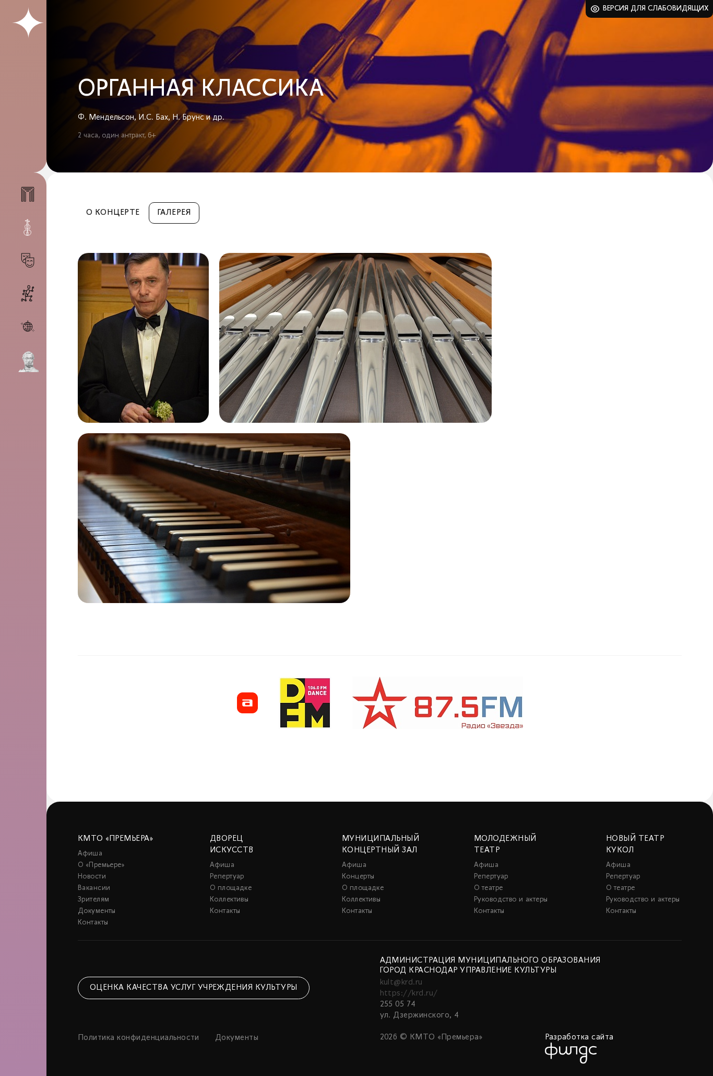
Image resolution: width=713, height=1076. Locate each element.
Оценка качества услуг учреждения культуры (194, 988)
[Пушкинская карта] (27, 361)
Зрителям (93, 900)
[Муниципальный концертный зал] (27, 227)
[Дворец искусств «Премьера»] (27, 198)
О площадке (231, 888)
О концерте (113, 213)
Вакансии (94, 888)
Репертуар (227, 877)
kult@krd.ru (401, 982)
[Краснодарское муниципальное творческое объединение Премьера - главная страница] (28, 23)
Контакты (93, 923)
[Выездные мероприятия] (27, 326)
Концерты (358, 877)
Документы (97, 911)
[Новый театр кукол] (27, 293)
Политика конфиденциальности (138, 1038)
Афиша (90, 854)
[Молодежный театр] (27, 260)
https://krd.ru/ (409, 993)
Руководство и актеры (511, 900)
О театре (488, 888)
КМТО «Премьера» (115, 839)
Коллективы (229, 900)
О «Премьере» (101, 865)
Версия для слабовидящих (656, 9)
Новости (92, 877)
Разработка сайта (579, 1037)
